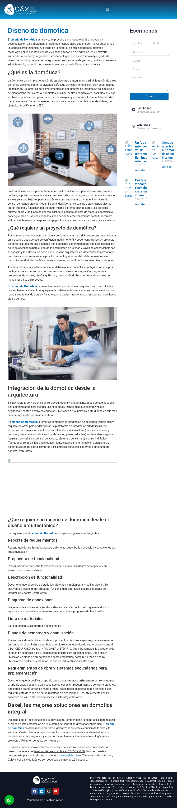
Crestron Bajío (166, 787)
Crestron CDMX (149, 787)
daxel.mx (75, 755)
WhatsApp (143, 124)
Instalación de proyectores (104, 793)
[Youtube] (56, 791)
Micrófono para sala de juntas (106, 777)
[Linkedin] (42, 791)
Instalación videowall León (127, 790)
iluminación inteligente (144, 784)
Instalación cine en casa (117, 784)
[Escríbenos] (133, 109)
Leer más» (140, 170)
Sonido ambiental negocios (157, 793)
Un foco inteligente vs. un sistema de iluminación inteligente (143, 152)
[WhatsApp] (133, 126)
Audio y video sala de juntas (141, 777)
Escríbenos (144, 108)
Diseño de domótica (100, 787)
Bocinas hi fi (165, 784)
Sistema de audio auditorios (157, 790)
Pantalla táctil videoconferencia (127, 780)
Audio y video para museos (148, 796)
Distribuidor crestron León (126, 787)
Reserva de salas (130, 793)
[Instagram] (49, 791)
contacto (63, 755)
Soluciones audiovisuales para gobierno (110, 796)
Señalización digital (101, 790)
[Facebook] (34, 791)
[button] (107, 9)
